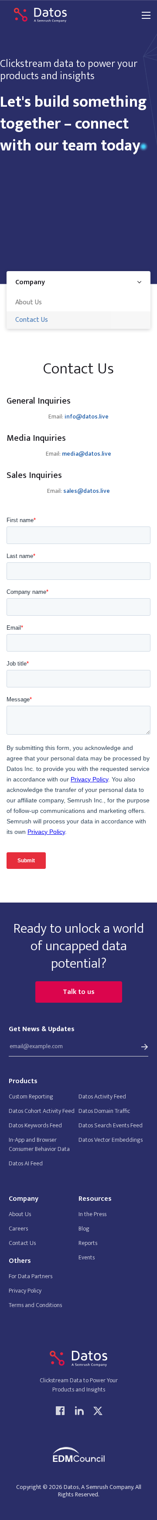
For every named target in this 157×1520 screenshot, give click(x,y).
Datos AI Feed (26, 1163)
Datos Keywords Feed (35, 1125)
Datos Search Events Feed (110, 1125)
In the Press (92, 1214)
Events (86, 1257)
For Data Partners (30, 1276)
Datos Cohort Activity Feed (42, 1111)
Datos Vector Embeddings (110, 1139)
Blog (83, 1228)
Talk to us (79, 992)
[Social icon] (60, 1410)
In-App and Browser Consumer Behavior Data (39, 1144)
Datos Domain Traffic (104, 1111)
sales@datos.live (86, 491)
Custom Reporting (31, 1096)
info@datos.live (87, 417)
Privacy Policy (25, 1290)
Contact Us (31, 320)
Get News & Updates (42, 1029)
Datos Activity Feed (102, 1096)
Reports (87, 1243)
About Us (28, 302)
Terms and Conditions (35, 1305)
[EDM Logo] (78, 1454)
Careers (18, 1228)
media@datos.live (86, 454)
